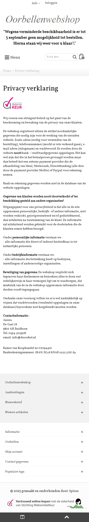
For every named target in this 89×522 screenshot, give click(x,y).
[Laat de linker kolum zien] (22, 517)
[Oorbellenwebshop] (44, 19)
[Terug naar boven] (66, 517)
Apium (74, 491)
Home (7, 71)
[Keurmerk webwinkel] (12, 104)
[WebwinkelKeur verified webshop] (44, 503)
